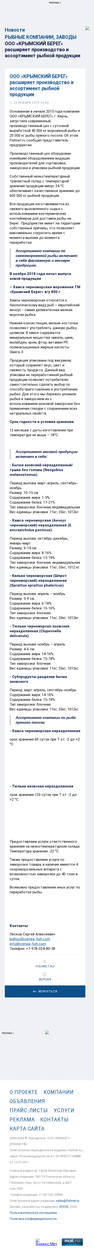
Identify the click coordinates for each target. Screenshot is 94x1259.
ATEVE (63, 1206)
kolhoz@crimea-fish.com (30, 939)
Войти (84, 25)
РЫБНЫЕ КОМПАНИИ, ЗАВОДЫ (40, 37)
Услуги (64, 1110)
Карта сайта (27, 1128)
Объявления (27, 1101)
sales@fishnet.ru (67, 1200)
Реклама (22, 1119)
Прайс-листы (29, 1110)
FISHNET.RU (45, 966)
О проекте (24, 1092)
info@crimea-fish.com (28, 944)
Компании (59, 1092)
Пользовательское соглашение (33, 1212)
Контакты (54, 1119)
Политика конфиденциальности (33, 1219)
